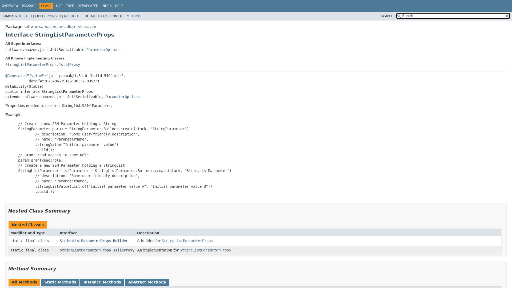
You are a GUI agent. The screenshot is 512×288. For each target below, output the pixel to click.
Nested (25, 16)
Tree (70, 6)
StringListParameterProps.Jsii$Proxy (42, 64)
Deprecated (87, 6)
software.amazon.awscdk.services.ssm (60, 27)
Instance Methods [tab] (102, 282)
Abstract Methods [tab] (147, 282)
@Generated (16, 76)
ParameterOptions (103, 49)
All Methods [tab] (24, 282)
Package (29, 6)
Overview (10, 6)
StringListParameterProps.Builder (94, 241)
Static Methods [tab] (60, 282)
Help (119, 6)
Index (107, 6)
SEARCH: (388, 16)
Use (59, 6)
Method (71, 16)
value (36, 76)
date (33, 81)
